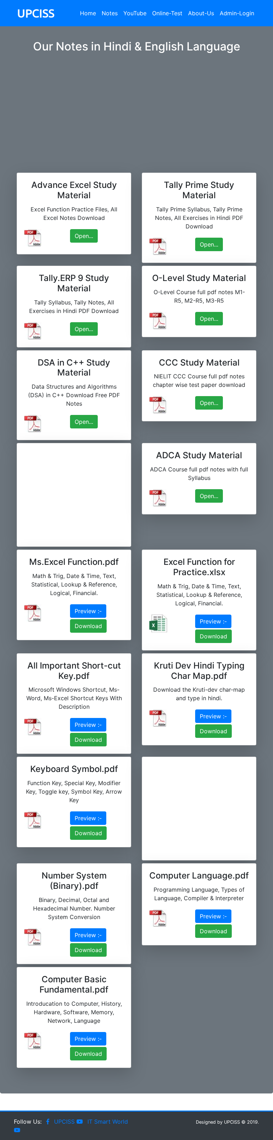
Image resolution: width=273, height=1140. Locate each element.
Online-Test (167, 13)
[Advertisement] (136, 106)
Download (88, 626)
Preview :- (88, 611)
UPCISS (35, 13)
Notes (110, 13)
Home (88, 13)
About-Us (201, 13)
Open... (84, 235)
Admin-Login (237, 13)
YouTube (134, 13)
